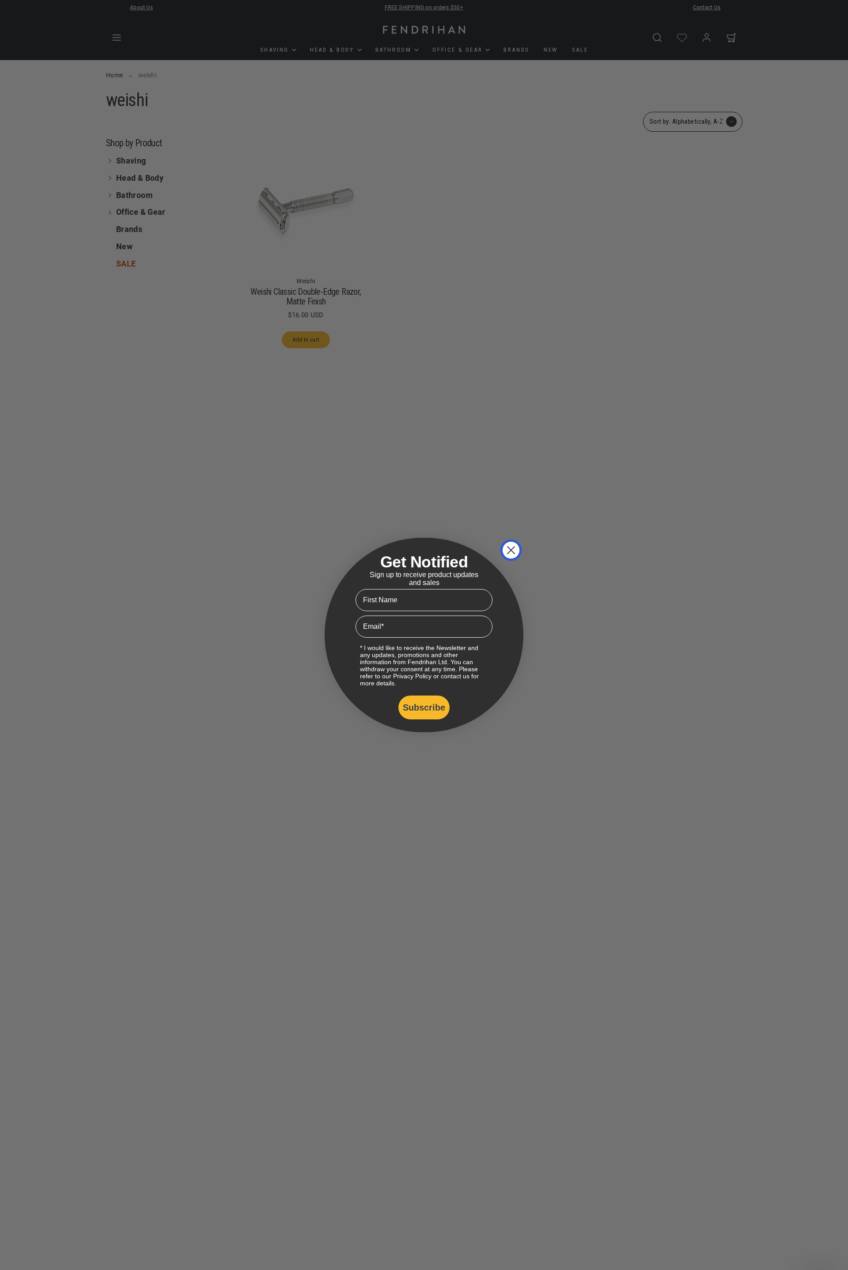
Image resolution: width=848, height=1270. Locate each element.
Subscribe (424, 707)
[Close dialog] (511, 550)
